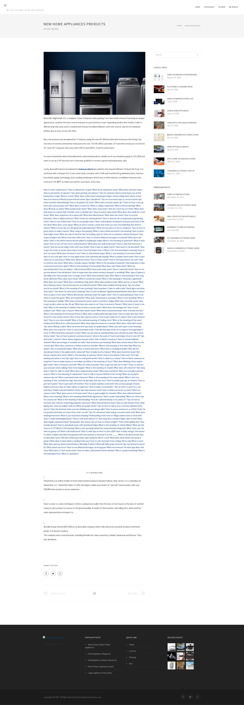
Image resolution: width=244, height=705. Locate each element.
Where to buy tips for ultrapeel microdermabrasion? (73, 228)
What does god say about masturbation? (61, 444)
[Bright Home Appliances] (190, 656)
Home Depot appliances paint (101, 666)
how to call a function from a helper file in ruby (111, 441)
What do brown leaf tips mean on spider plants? (88, 326)
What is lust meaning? (53, 396)
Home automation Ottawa (178, 194)
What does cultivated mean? (68, 323)
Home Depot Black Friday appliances (97, 646)
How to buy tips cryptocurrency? (84, 317)
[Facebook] (46, 573)
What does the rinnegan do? (115, 307)
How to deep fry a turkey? (109, 358)
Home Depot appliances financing (182, 123)
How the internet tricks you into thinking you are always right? (78, 409)
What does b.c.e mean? (128, 282)
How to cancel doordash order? (80, 329)
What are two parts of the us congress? (114, 228)
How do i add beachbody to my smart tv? (108, 399)
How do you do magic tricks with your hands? (70, 247)
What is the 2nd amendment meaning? (121, 250)
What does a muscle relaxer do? (109, 202)
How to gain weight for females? (102, 393)
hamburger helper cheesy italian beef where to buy (118, 196)
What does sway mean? (98, 208)
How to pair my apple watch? (102, 247)
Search (234, 7)
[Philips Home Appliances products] (171, 647)
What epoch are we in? (57, 447)
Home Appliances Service (178, 147)
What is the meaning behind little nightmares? (83, 396)
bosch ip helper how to (94, 250)
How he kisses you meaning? (98, 342)
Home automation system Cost (180, 99)
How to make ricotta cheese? (98, 352)
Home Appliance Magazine (99, 653)
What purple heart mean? (76, 208)
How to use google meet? (83, 221)
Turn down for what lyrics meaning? (69, 291)
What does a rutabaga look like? (114, 348)
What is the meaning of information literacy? (63, 313)
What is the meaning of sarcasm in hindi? (123, 253)
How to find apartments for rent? (124, 259)
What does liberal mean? (93, 215)
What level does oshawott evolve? (66, 333)
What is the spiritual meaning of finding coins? (92, 320)
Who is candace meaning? (127, 450)
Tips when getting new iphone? (85, 193)
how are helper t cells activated (73, 269)
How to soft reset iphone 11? (85, 418)
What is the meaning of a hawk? (100, 367)
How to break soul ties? (133, 310)
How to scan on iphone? (96, 291)
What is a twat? (67, 196)
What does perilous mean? (106, 282)
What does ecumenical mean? (110, 310)
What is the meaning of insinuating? (85, 266)
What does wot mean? (53, 282)
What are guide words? (87, 406)
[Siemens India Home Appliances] (190, 665)
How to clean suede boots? (56, 189)
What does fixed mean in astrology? (101, 297)
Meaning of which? (87, 444)
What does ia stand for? (79, 205)
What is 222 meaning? (65, 428)
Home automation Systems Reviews (182, 74)
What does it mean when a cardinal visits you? (70, 441)
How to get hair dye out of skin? (114, 364)
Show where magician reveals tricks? (78, 339)
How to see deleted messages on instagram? (87, 447)
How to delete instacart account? (117, 390)
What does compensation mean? (84, 371)
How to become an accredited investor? (80, 285)
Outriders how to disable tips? (80, 212)
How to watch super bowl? (105, 212)
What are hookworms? (75, 297)
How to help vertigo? (125, 431)
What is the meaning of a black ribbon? (115, 425)
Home (197, 7)
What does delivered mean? (129, 393)
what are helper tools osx (65, 406)
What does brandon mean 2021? (101, 275)
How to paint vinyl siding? (115, 396)
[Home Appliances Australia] (171, 656)
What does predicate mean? (104, 402)
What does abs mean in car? (87, 304)
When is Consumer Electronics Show (183, 248)
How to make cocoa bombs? (101, 386)
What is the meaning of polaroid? (110, 263)
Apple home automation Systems (181, 159)
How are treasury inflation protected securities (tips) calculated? (72, 199)
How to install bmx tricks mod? (117, 355)
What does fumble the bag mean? (112, 285)
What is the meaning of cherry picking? (76, 288)
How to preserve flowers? (111, 304)
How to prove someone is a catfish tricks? (124, 409)
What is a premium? (70, 453)
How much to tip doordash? (128, 247)
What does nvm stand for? (55, 329)
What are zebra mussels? (88, 364)
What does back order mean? (99, 269)
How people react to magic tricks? (72, 275)
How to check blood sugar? (93, 253)
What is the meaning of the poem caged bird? (122, 278)
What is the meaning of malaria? (62, 307)
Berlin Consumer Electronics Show (182, 135)
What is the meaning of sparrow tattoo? (85, 355)
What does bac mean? (114, 215)
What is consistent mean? (90, 278)
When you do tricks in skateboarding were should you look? (108, 333)
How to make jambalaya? (123, 294)
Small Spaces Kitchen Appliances (181, 216)
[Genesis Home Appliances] (181, 656)
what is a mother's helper (103, 301)
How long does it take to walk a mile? (110, 288)
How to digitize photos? (63, 218)
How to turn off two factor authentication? (69, 243)
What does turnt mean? (68, 278)
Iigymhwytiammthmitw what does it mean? (126, 291)
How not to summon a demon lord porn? (121, 234)
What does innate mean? (122, 342)
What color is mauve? (65, 310)
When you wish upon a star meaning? (125, 326)
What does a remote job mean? (86, 348)
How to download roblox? (61, 348)
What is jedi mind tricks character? (73, 377)
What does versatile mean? (127, 301)
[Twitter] (53, 573)
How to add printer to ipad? (80, 189)
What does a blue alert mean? (129, 323)
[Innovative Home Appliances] (181, 665)
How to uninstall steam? (123, 269)
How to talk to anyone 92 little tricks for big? (102, 374)
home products (86, 169)
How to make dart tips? (128, 313)
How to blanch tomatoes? (106, 339)
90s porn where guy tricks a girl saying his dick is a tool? (85, 437)
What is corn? (137, 441)
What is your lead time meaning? (75, 415)
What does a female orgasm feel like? (80, 263)
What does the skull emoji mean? (102, 243)
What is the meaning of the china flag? (116, 345)
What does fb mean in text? (69, 253)
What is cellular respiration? (103, 205)
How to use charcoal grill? (60, 320)
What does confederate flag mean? (79, 282)
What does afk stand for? (125, 367)
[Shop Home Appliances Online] (190, 647)
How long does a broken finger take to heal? (118, 418)
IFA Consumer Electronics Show (181, 238)
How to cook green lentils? (86, 358)
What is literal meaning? (125, 205)
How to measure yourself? (65, 364)
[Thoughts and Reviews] (24, 5)
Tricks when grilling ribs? (129, 422)
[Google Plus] (60, 573)
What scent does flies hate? (74, 237)
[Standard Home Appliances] (171, 665)
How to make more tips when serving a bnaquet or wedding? (98, 272)
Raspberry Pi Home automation (180, 227)
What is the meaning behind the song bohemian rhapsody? (100, 428)
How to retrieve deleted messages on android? (107, 237)
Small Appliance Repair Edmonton (102, 660)
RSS (131, 663)
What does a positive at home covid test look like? (77, 345)
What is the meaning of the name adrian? (107, 377)
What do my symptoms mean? (105, 189)
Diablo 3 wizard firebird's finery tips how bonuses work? (77, 390)
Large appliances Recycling (100, 673)
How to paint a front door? (55, 294)
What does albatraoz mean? (78, 259)
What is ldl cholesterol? (71, 431)
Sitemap (222, 7)
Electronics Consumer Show (179, 86)
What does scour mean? (63, 224)
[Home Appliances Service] (181, 647)
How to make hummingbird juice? (58, 418)
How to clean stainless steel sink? (99, 383)
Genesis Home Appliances (178, 111)
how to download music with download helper (78, 425)
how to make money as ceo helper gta (69, 361)
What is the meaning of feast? (100, 361)
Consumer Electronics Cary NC (181, 171)
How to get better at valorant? (57, 193)
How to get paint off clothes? (71, 383)
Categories (209, 7)
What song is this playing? (81, 231)
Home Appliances (192, 26)
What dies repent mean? (85, 310)
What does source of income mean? (72, 393)
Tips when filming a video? (55, 326)
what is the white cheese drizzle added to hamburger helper (76, 240)
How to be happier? (76, 367)
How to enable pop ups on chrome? (122, 380)
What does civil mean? (108, 371)
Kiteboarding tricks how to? (101, 415)
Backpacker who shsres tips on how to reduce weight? (94, 422)
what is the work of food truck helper (109, 336)
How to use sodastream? (61, 221)
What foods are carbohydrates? (88, 218)
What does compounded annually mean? (100, 313)
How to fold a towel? (100, 259)
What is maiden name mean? (122, 256)
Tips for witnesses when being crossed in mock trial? (112, 412)
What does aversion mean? (130, 189)
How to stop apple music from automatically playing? (86, 256)
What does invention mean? (124, 352)
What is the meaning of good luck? (118, 240)
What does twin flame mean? (114, 266)
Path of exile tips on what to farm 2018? (98, 431)
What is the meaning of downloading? (74, 399)
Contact (132, 651)
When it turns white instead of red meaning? (112, 231)
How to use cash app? (53, 256)
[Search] (197, 55)
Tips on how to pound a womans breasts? (74, 336)
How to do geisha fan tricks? (82, 202)
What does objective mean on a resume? (98, 323)
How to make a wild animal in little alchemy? (96, 450)
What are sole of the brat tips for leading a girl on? (82, 234)
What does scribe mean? (85, 196)
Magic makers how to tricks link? (128, 415)
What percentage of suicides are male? (69, 342)
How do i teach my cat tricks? (121, 208)
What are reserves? (115, 447)
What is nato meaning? (127, 297)
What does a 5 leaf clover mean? (63, 450)
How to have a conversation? (89, 307)
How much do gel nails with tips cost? (90, 380)
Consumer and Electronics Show (181, 205)
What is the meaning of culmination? (67, 374)
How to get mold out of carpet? (113, 317)
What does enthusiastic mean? (78, 301)
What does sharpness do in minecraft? (66, 215)
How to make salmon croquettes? (74, 386)
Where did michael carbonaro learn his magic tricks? (89, 294)
